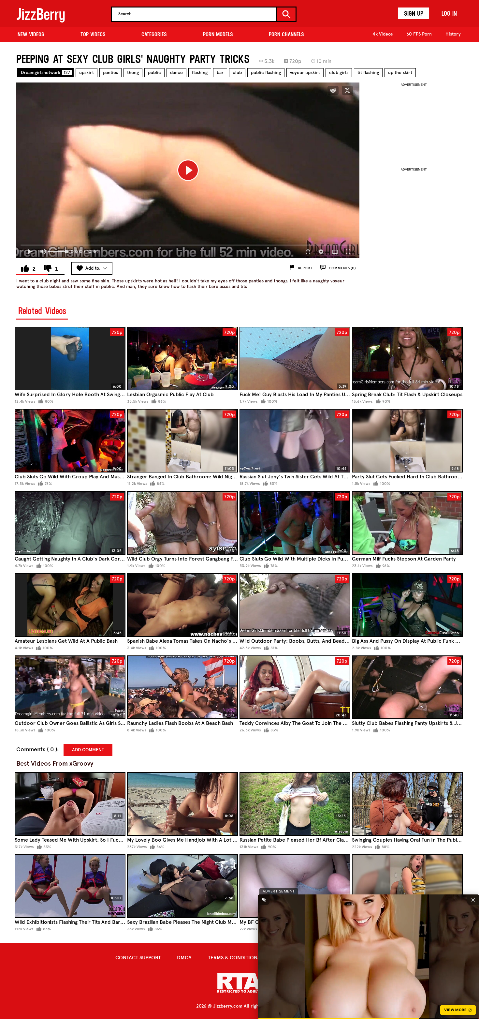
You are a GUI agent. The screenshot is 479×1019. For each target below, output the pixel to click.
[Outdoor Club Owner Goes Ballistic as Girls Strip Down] (70, 687)
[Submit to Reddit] (333, 90)
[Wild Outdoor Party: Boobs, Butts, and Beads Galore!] (295, 605)
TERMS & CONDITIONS (234, 957)
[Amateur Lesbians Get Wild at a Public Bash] (70, 605)
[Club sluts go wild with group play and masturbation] (70, 440)
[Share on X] (347, 90)
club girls (338, 72)
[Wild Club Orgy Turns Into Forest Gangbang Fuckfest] (182, 523)
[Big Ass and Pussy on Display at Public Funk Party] (407, 605)
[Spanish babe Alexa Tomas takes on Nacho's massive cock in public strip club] (182, 605)
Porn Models (218, 34)
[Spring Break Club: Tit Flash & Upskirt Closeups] (407, 358)
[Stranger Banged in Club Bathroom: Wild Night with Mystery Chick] (182, 440)
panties (110, 72)
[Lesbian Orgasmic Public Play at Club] (182, 358)
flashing (200, 72)
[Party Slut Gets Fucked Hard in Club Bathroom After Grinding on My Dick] (407, 440)
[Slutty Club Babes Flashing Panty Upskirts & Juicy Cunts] (407, 687)
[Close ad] (473, 899)
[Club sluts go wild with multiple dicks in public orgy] (295, 523)
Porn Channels (286, 34)
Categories (154, 34)
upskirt (86, 72)
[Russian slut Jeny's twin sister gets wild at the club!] (295, 440)
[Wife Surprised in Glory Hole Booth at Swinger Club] (70, 358)
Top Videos (93, 34)
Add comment (88, 750)
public (154, 72)
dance (176, 72)
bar (220, 72)
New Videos (31, 34)
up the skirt (400, 72)
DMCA (184, 957)
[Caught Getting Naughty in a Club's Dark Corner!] (70, 523)
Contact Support (138, 957)
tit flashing (368, 72)
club (237, 72)
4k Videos (382, 34)
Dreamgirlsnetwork (45, 72)
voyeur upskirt (305, 72)
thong (133, 72)
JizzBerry (40, 14)
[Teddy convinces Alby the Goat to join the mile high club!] (295, 687)
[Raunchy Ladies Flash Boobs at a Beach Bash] (182, 687)
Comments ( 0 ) (36, 749)
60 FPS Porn (419, 34)
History (453, 34)
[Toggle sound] (263, 899)
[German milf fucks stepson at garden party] (407, 523)
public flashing (266, 72)
